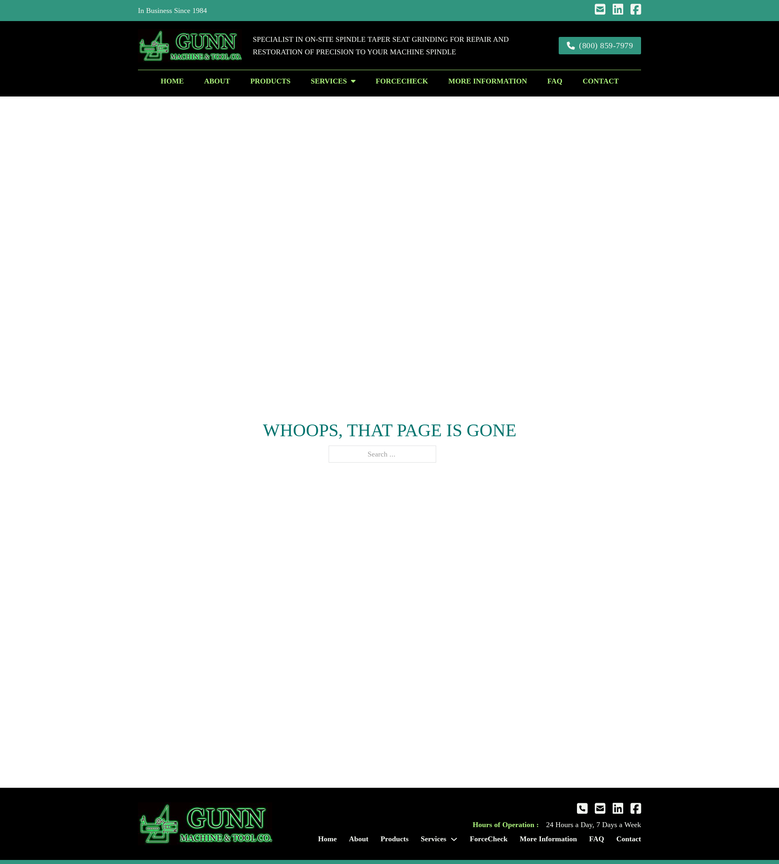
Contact (601, 81)
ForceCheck (402, 81)
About (217, 81)
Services (329, 81)
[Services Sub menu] (353, 81)
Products (270, 81)
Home (172, 81)
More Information (487, 81)
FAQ (554, 81)
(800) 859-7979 (606, 45)
